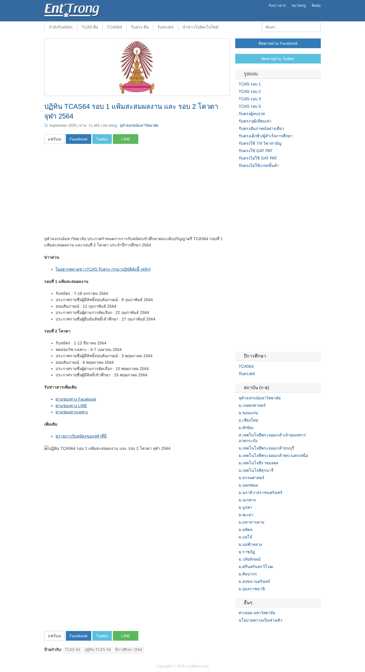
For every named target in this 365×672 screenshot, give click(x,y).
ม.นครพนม (248, 485)
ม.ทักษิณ (246, 427)
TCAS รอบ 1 (250, 84)
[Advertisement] (92, 192)
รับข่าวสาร (277, 5)
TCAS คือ (90, 27)
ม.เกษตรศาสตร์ (252, 405)
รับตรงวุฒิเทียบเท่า (255, 121)
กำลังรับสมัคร (61, 27)
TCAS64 (114, 27)
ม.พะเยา (246, 514)
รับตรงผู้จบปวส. (252, 113)
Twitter (244, 632)
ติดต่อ (316, 5)
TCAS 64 (72, 650)
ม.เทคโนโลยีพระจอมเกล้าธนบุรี (266, 448)
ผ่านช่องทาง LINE (71, 405)
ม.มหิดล (246, 529)
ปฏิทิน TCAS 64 (97, 650)
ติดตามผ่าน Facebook (278, 43)
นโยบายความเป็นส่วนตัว (260, 620)
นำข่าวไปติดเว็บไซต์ (200, 27)
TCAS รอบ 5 (250, 106)
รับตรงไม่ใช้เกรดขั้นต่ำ (259, 165)
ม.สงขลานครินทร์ (254, 581)
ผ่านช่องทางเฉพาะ (72, 412)
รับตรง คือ (140, 27)
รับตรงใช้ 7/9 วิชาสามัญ (260, 143)
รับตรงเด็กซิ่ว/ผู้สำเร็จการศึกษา (266, 136)
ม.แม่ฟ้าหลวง (250, 544)
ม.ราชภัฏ (247, 552)
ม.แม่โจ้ (245, 537)
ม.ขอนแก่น (248, 412)
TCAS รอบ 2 (250, 91)
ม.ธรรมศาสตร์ (251, 477)
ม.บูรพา (245, 507)
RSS (251, 632)
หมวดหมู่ (298, 5)
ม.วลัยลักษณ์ (250, 559)
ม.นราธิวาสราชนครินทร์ (260, 492)
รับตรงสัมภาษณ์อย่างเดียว (261, 128)
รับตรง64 (165, 27)
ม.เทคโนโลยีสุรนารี (256, 470)
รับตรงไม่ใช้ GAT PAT (258, 158)
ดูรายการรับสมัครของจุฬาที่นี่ (81, 436)
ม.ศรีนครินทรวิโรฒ (256, 566)
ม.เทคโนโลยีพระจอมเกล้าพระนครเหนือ (273, 455)
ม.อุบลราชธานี (252, 589)
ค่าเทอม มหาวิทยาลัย (257, 612)
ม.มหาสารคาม (251, 522)
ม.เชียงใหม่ (248, 420)
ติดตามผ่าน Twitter (278, 58)
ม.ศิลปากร (248, 574)
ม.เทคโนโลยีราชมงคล (258, 463)
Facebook (237, 632)
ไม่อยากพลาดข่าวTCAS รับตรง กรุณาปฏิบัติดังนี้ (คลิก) (103, 269)
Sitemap (258, 632)
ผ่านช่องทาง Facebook (76, 399)
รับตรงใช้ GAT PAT (256, 150)
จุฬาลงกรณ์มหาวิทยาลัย (139, 125)
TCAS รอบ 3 (250, 99)
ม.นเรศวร (247, 500)
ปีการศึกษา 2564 (128, 650)
